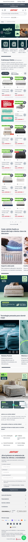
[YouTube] (14, 524)
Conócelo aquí (20, 445)
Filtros (6, 73)
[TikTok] (20, 524)
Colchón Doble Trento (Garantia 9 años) (6, 91)
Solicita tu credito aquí (21, 438)
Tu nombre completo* (6, 464)
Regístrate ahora (14, 490)
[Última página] (20, 222)
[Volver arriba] (23, 532)
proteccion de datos (16, 485)
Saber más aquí (6, 437)
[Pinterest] (17, 524)
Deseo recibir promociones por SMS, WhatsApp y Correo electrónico (15, 482)
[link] (11, 254)
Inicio (2, 21)
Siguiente (19, 222)
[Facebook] (11, 524)
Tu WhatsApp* (4, 469)
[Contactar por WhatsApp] (23, 537)
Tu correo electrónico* (6, 475)
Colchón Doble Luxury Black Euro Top (18, 164)
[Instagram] (8, 524)
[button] (25, 10)
